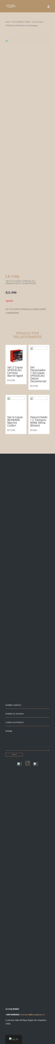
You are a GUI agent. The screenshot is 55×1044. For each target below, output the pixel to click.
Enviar (14, 755)
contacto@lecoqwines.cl (32, 1014)
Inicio (8, 21)
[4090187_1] (28, 40)
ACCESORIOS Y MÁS (21, 21)
